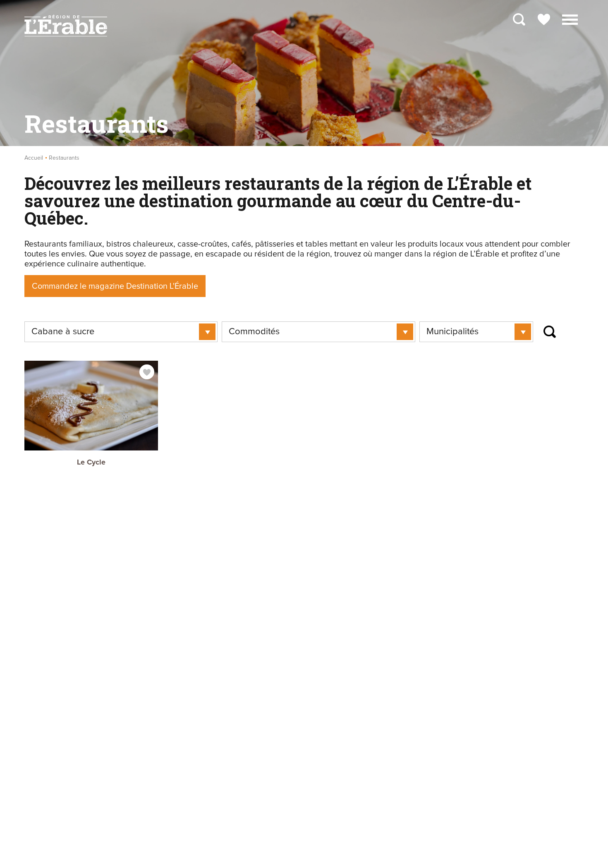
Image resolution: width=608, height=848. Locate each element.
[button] (570, 18)
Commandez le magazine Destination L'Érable (115, 286)
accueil (33, 158)
